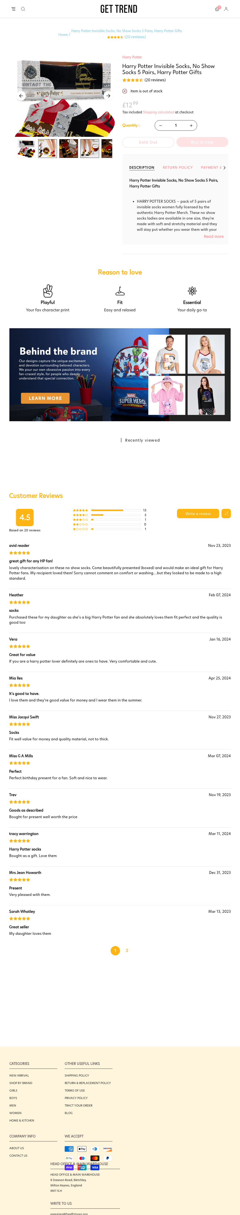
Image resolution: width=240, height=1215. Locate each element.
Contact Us (18, 1156)
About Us (16, 1148)
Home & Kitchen (21, 1120)
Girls (13, 1090)
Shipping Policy (77, 1075)
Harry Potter (132, 57)
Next (108, 96)
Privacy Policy (76, 1098)
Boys (13, 1098)
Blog (69, 1113)
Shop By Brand (20, 1083)
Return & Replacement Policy (88, 1083)
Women (15, 1113)
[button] (23, 9)
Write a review (198, 513)
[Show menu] (13, 9)
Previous (21, 96)
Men (12, 1105)
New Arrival (19, 1075)
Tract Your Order (78, 1105)
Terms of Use (75, 1090)
